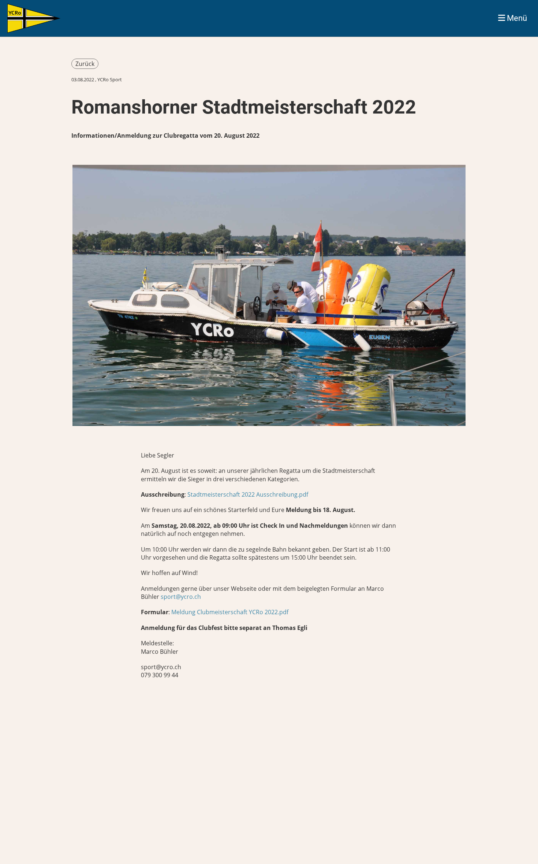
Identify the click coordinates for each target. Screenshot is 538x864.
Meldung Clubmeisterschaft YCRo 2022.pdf (229, 612)
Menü (516, 18)
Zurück (84, 64)
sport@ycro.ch (181, 597)
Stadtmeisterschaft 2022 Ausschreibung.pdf (247, 494)
